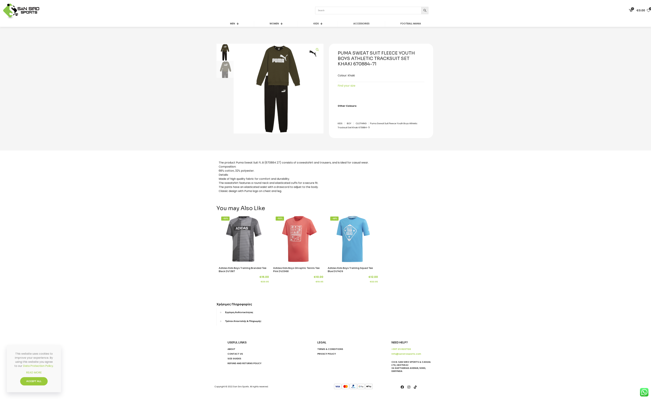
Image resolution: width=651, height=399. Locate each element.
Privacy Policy (326, 353)
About (231, 349)
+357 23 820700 (401, 349)
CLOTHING (361, 123)
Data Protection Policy (38, 366)
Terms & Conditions (330, 349)
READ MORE (34, 372)
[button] (317, 49)
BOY (349, 123)
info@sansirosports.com (406, 353)
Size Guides (234, 358)
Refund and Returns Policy (244, 363)
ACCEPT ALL (34, 381)
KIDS (340, 123)
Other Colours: (347, 106)
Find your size (346, 86)
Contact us (235, 353)
